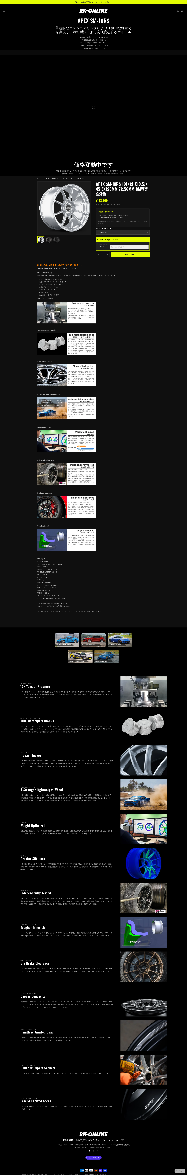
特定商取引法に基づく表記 (91, 1174)
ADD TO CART (130, 254)
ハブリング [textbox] (100, 246)
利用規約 (70, 1174)
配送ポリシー (78, 1174)
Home (39, 179)
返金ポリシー (48, 1174)
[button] (4, 11)
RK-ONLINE (28, 1174)
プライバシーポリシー (60, 1174)
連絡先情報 (103, 1174)
